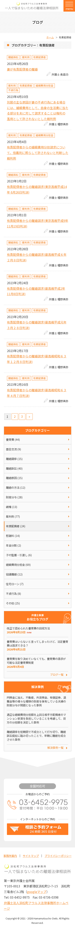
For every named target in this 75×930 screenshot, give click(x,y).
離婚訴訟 (13, 57)
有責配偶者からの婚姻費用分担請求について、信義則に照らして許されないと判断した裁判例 (37, 153)
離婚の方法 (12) (15, 487)
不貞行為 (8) (13, 593)
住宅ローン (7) (14, 584)
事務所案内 (10, 855)
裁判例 (26, 57)
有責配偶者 (39, 57)
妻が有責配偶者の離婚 (22, 69)
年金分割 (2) (13, 545)
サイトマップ (31, 855)
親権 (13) (11, 507)
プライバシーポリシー (58, 855)
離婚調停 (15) (14, 459)
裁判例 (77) (13, 516)
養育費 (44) (13, 439)
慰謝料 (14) (13, 536)
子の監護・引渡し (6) (19, 555)
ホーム (50, 37)
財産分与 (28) (14, 497)
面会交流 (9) (13, 449)
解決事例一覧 (55, 748)
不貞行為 (13, 90)
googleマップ (36, 891)
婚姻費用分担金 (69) (18, 565)
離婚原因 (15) (14, 478)
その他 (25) (13, 603)
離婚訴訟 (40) (14, 468)
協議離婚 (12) (14, 574)
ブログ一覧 (56, 674)
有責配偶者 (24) (15, 526)
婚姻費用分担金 (44, 85)
